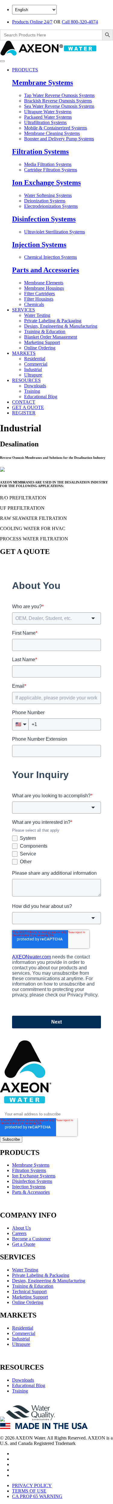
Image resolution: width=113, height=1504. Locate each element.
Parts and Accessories (45, 270)
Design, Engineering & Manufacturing (60, 326)
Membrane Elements (43, 282)
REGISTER (24, 412)
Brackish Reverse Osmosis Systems (58, 100)
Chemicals (34, 304)
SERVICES (23, 309)
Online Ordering (39, 347)
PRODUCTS (25, 69)
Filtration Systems (40, 151)
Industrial (33, 369)
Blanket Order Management (50, 336)
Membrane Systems (42, 82)
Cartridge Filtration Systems (50, 169)
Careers (19, 1233)
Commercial (35, 364)
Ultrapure (33, 374)
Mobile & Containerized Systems (55, 127)
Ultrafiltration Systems (45, 122)
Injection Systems (39, 245)
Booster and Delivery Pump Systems (59, 138)
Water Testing (37, 315)
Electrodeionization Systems (51, 206)
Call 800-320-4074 (80, 21)
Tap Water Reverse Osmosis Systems (59, 95)
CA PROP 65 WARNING (37, 1496)
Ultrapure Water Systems (47, 111)
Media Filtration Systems (47, 164)
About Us (21, 1227)
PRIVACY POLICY (32, 1485)
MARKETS (24, 353)
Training (32, 391)
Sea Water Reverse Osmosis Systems (59, 106)
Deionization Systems (44, 200)
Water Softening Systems (48, 195)
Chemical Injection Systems (50, 257)
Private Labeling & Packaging (52, 320)
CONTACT (23, 402)
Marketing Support (42, 342)
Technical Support (29, 1291)
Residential (34, 358)
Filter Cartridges (39, 293)
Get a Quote (23, 1244)
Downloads (35, 385)
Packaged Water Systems (48, 117)
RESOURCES (26, 380)
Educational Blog (40, 396)
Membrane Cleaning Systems (52, 133)
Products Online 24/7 (32, 21)
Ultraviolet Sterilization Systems (54, 231)
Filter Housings (38, 299)
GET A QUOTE (28, 407)
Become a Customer (31, 1238)
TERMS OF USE (29, 1490)
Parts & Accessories (31, 1192)
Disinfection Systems (44, 219)
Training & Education (44, 331)
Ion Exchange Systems (46, 182)
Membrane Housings (44, 288)
